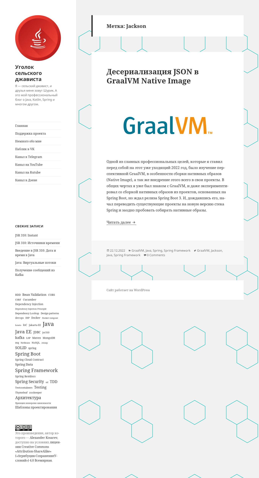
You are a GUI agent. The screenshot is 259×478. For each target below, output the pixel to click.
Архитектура (28, 397)
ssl (47, 382)
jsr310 (45, 332)
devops (19, 317)
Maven (36, 338)
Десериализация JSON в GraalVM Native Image (153, 76)
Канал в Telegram (28, 157)
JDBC (37, 332)
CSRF (18, 299)
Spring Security (29, 381)
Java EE (23, 331)
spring (32, 348)
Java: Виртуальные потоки (35, 263)
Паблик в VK (24, 149)
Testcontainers (23, 387)
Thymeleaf (21, 392)
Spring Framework (36, 370)
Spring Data (24, 364)
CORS (51, 295)
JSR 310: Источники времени (37, 243)
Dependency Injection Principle (30, 309)
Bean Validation (34, 294)
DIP (27, 317)
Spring (157, 250)
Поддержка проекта (30, 133)
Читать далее (121, 222)
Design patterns (50, 313)
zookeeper (35, 392)
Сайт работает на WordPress (128, 290)
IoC (25, 325)
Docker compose (50, 318)
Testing (40, 387)
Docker (35, 317)
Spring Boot (27, 354)
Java (48, 324)
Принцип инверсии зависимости (33, 403)
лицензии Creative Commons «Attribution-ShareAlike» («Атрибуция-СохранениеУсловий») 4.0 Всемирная (37, 451)
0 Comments (156, 255)
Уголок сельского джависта (28, 72)
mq (17, 342)
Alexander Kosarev (43, 438)
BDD (18, 295)
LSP (28, 338)
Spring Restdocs (25, 376)
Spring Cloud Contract (29, 359)
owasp (45, 342)
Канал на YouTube (29, 164)
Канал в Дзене (26, 180)
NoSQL (36, 342)
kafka (19, 337)
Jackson (216, 250)
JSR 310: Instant (26, 235)
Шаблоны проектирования (36, 407)
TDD (53, 381)
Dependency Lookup (27, 313)
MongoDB (49, 338)
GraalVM (138, 250)
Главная (21, 126)
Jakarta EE (35, 325)
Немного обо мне (28, 141)
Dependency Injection (29, 304)
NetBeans (25, 342)
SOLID (21, 347)
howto (18, 325)
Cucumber (29, 299)
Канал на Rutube (28, 172)
